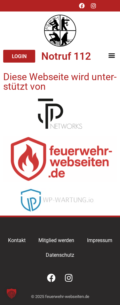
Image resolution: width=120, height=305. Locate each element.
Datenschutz (60, 255)
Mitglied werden (56, 240)
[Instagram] (93, 5)
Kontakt (17, 240)
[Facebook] (82, 5)
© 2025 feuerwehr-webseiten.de (60, 296)
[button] (111, 55)
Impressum (99, 240)
